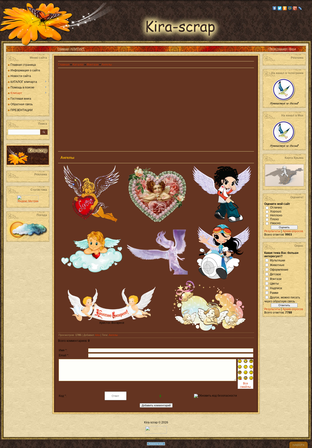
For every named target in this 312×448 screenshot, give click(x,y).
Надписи (276, 288)
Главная (63, 49)
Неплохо (276, 215)
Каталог (78, 64)
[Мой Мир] (289, 8)
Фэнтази (92, 64)
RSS (13, 49)
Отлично (276, 207)
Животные (277, 265)
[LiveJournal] (300, 8)
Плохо (274, 219)
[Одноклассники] (284, 8)
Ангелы (107, 64)
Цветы (274, 283)
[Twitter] (279, 8)
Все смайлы (245, 385)
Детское (275, 274)
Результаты (272, 231)
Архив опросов (293, 231)
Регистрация (278, 49)
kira (97, 335)
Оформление (279, 269)
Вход (292, 49)
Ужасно (275, 223)
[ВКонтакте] (274, 8)
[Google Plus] (295, 8)
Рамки (274, 292)
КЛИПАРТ (78, 49)
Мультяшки (277, 260)
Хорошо (275, 211)
